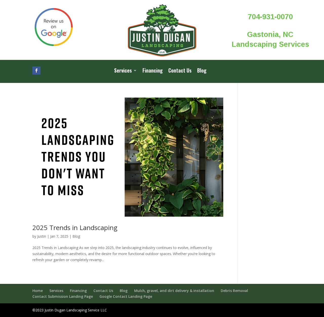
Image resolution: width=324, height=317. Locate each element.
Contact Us (180, 71)
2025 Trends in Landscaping (74, 227)
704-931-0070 (270, 17)
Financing (153, 71)
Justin (41, 236)
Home (37, 290)
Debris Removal (234, 290)
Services (123, 71)
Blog (202, 71)
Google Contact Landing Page (125, 296)
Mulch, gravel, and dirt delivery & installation (174, 290)
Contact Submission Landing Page (62, 296)
